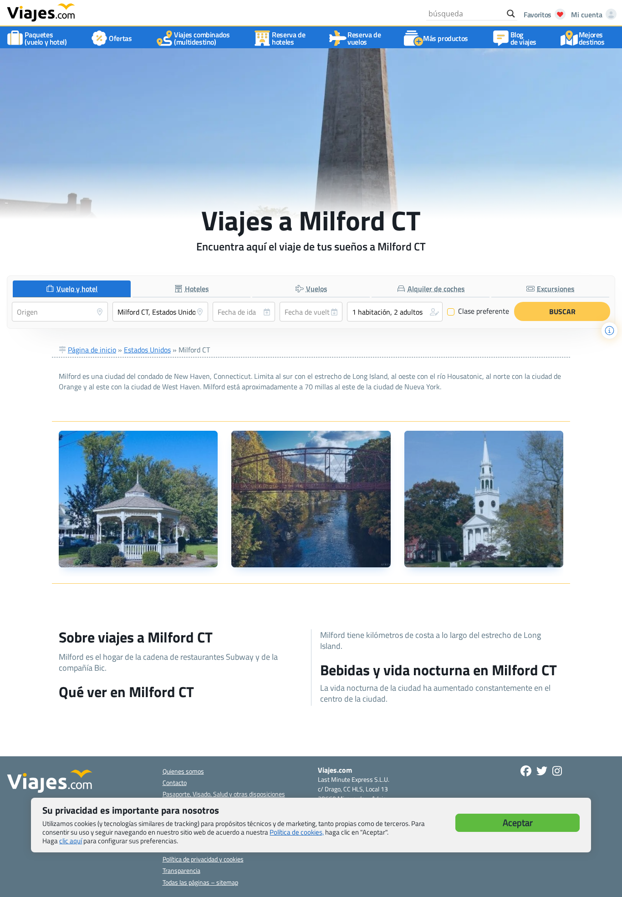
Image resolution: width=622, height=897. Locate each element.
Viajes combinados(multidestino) (201, 38)
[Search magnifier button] (511, 13)
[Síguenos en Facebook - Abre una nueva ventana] (526, 770)
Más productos (445, 38)
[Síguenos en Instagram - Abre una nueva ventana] (557, 770)
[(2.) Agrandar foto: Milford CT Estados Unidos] (310, 499)
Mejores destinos (592, 38)
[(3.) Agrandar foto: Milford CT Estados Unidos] (483, 499)
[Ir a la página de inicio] (41, 11)
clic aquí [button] (70, 841)
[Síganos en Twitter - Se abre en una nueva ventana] (542, 770)
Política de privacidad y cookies (203, 859)
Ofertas (120, 38)
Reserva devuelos (364, 38)
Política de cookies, (297, 832)
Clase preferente (478, 311)
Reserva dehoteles (288, 38)
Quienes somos (183, 771)
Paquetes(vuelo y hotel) (45, 38)
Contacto (175, 782)
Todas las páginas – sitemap (200, 882)
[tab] (72, 288)
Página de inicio (92, 349)
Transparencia (181, 870)
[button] (395, 311)
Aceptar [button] (518, 822)
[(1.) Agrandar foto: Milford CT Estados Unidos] (138, 499)
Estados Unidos (147, 349)
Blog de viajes (523, 38)
